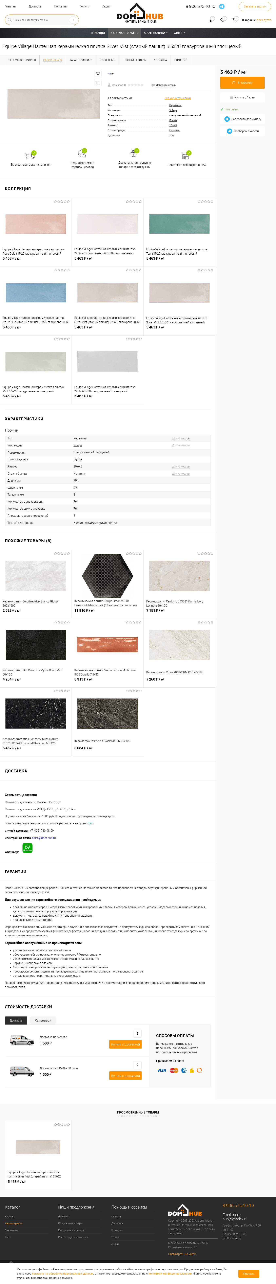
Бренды (9, 1216)
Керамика (175, 105)
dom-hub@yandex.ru (235, 1217)
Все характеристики (177, 98)
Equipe (173, 120)
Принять (248, 1273)
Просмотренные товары (138, 1112)
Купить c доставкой (125, 1044)
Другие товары (181, 438)
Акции (106, 6)
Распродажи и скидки (71, 1230)
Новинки (63, 1216)
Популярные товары (70, 1223)
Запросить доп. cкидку (246, 119)
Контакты (60, 6)
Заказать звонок (255, 6)
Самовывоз (43, 1020)
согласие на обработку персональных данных (62, 1273)
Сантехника (12, 1230)
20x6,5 (173, 125)
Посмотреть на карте (182, 1254)
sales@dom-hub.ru (44, 838)
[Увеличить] (53, 104)
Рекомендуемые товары (73, 1237)
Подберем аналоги (246, 131)
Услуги (85, 6)
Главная (10, 6)
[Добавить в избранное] (98, 73)
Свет (8, 1237)
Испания (174, 130)
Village (173, 110)
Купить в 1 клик (245, 97)
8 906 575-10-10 (200, 6)
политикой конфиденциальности (170, 1273)
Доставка (35, 6)
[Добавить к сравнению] (98, 82)
